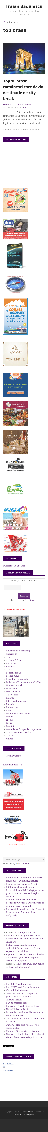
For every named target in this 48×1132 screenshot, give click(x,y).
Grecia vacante (13, 756)
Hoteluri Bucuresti (12, 764)
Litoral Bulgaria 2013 (17, 1009)
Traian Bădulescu (24, 6)
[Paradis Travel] (15, 529)
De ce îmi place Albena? (26, 932)
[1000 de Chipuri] (16, 636)
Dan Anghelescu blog (16, 1003)
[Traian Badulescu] (4, 1067)
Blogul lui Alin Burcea (17, 990)
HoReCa (10, 698)
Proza (9, 723)
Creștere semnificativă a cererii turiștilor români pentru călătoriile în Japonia (25, 957)
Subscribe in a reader (14, 566)
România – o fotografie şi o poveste (23, 729)
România (10, 726)
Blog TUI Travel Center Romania (22, 987)
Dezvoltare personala (17, 679)
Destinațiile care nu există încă (21, 884)
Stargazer (30, 1114)
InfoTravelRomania (16, 701)
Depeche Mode (13, 673)
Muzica (10, 716)
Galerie (8, 104)
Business (10, 666)
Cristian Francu (14, 999)
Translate (25, 863)
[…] (42, 123)
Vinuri (9, 739)
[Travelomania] (16, 847)
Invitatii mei (12, 707)
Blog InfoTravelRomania (18, 984)
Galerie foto (12, 694)
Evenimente (12, 688)
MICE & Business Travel (18, 713)
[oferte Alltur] (15, 551)
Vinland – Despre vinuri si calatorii (24, 1031)
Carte (9, 669)
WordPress (18, 1114)
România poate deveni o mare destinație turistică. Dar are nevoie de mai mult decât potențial (25, 902)
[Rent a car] (15, 472)
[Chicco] (15, 238)
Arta (8, 657)
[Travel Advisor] (13, 824)
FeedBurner (31, 600)
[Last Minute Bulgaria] (15, 611)
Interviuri (11, 704)
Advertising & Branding (18, 650)
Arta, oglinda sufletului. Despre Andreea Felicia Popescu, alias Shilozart (25, 938)
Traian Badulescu (8, 1064)
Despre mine (12, 676)
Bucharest (11, 663)
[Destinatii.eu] (15, 293)
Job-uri (9, 710)
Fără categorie (13, 691)
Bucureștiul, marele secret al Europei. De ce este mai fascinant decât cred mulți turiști (25, 912)
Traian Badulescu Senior (18, 732)
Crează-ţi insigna (8, 1070)
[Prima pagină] (4, 22)
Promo (9, 720)
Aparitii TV (11, 654)
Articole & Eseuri (14, 660)
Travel (9, 735)
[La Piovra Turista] (13, 809)
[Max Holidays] (13, 785)
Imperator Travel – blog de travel (23, 1006)
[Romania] (15, 501)
